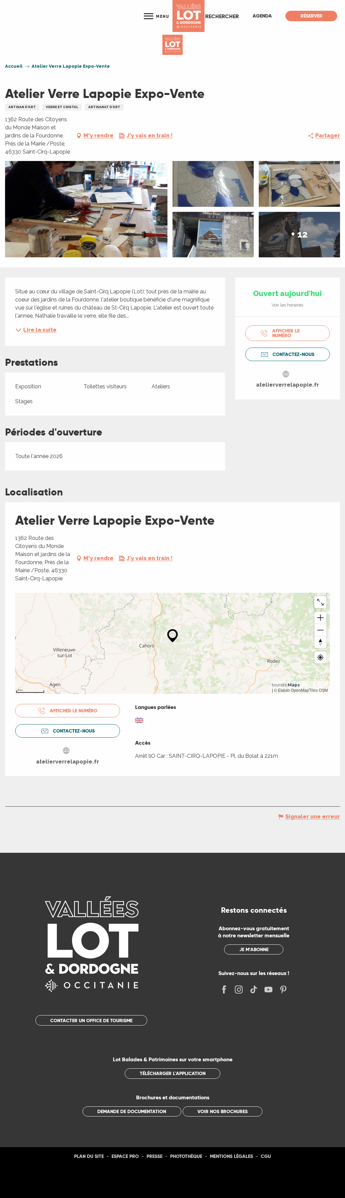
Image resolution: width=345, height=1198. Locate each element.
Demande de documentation (131, 1111)
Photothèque (186, 1156)
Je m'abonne (254, 949)
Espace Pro (125, 1156)
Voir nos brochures (222, 1111)
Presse (154, 1156)
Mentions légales (231, 1156)
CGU (266, 1156)
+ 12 (299, 234)
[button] (222, 16)
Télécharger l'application (173, 1073)
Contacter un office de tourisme (91, 1020)
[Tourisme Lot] (188, 16)
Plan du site (89, 1156)
